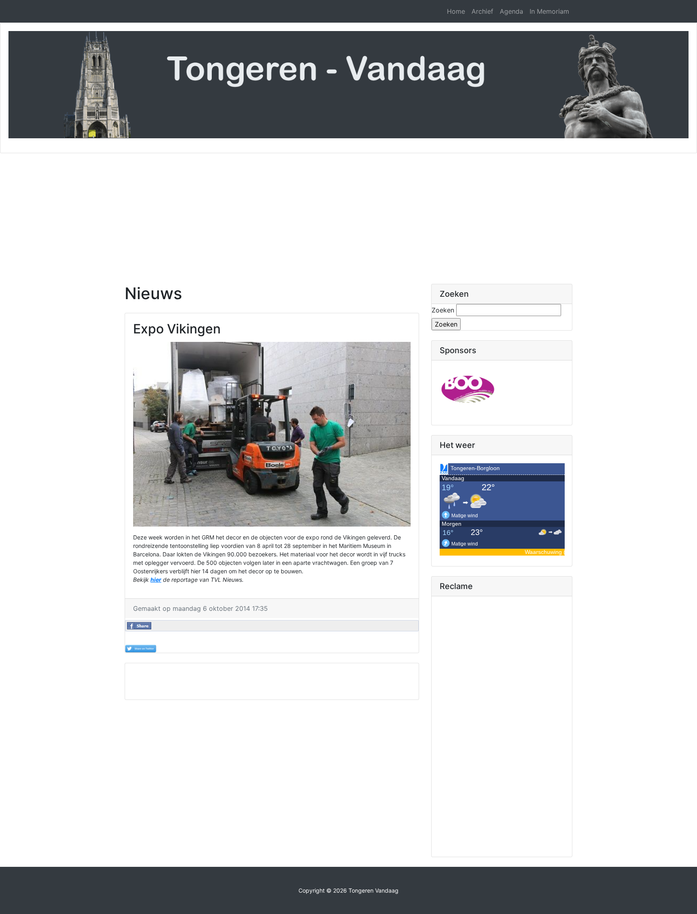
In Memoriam (549, 11)
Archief (482, 11)
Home (456, 11)
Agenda (511, 11)
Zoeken (443, 310)
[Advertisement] (348, 213)
